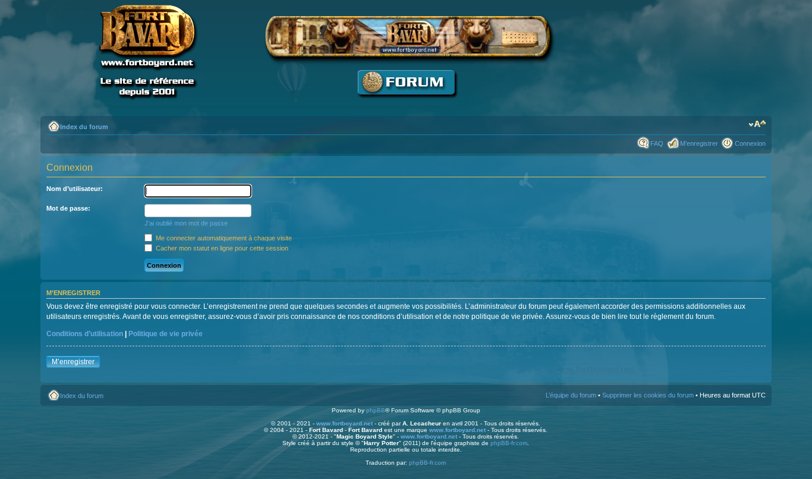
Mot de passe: (68, 208)
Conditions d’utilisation (84, 334)
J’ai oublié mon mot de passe (186, 223)
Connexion (750, 143)
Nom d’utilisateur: (74, 188)
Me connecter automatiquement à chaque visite (223, 238)
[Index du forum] (406, 104)
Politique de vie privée (165, 334)
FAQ (656, 143)
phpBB (375, 410)
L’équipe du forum (571, 395)
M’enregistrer (699, 143)
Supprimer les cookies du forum (648, 395)
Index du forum (84, 126)
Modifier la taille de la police (757, 124)
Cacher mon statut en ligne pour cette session (221, 248)
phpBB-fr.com (508, 443)
